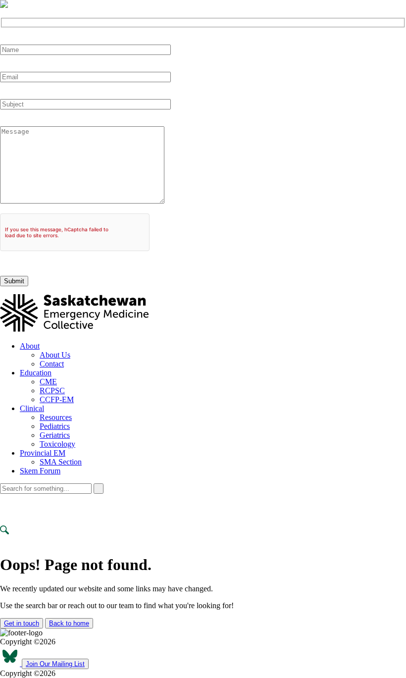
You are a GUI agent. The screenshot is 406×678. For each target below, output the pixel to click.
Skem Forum (40, 471)
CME (48, 381)
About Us (55, 355)
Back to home (69, 623)
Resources (56, 417)
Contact (52, 364)
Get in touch (21, 623)
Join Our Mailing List (55, 664)
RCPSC (52, 390)
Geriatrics (55, 435)
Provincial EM (42, 453)
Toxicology (57, 444)
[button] (4, 4)
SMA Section (61, 462)
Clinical (32, 408)
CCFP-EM (57, 399)
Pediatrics (55, 426)
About (30, 346)
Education (35, 372)
